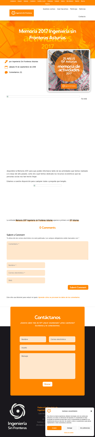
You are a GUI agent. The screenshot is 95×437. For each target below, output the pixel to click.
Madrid (77, 1)
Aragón (20, 1)
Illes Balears (70, 1)
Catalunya (50, 1)
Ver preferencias (85, 428)
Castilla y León (41, 1)
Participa (73, 9)
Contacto (82, 16)
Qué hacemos (62, 9)
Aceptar (54, 428)
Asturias (26, 1)
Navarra (47, 4)
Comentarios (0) (15, 72)
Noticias (82, 9)
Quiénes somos (49, 9)
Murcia (83, 1)
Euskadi (57, 1)
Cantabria (32, 1)
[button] (91, 411)
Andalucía (13, 1)
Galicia (63, 1)
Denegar (69, 428)
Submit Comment (78, 287)
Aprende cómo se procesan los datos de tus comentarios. (59, 297)
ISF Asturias (74, 220)
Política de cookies (68, 432)
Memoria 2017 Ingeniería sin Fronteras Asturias (34, 220)
